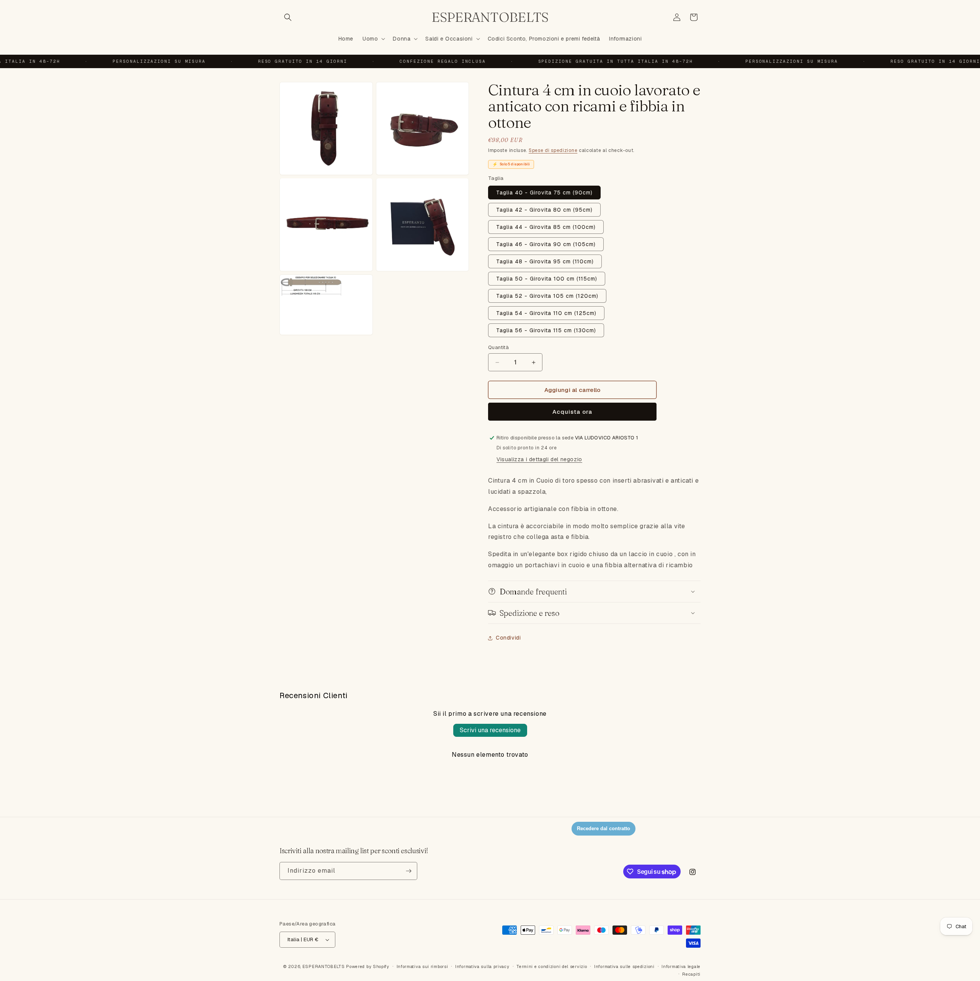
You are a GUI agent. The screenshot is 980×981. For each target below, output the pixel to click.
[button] (287, 17)
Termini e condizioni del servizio (551, 966)
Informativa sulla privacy (482, 966)
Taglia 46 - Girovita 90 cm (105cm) (546, 244)
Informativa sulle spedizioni (624, 966)
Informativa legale (681, 966)
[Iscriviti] (408, 871)
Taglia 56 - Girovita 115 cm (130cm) (546, 330)
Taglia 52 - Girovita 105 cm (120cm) (547, 295)
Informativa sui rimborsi (422, 966)
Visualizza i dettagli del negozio (539, 459)
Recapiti (691, 974)
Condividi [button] (508, 637)
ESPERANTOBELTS (323, 966)
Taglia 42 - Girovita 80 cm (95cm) (544, 209)
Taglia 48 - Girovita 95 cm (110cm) (545, 261)
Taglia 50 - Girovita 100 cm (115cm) (546, 278)
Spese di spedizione (553, 150)
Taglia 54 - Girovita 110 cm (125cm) (546, 313)
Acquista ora (572, 411)
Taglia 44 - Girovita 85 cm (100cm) (546, 227)
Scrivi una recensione (490, 730)
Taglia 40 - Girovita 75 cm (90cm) (544, 192)
